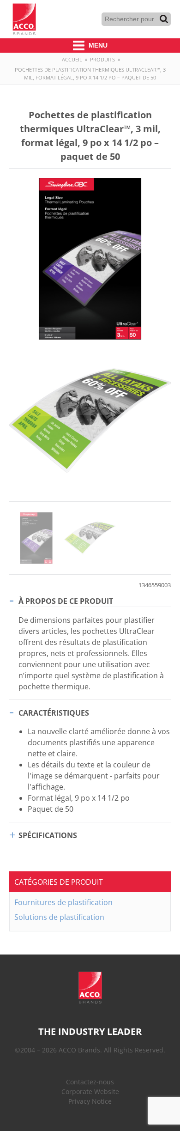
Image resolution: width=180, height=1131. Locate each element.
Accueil (72, 59)
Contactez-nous (90, 1081)
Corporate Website (90, 1091)
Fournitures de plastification (63, 902)
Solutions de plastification (59, 917)
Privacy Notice (90, 1101)
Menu (97, 45)
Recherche (163, 19)
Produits (102, 59)
